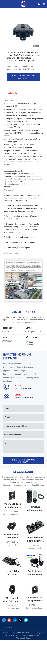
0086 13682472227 (31, 343)
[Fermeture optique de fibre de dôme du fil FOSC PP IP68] (35, 496)
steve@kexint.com (23, 398)
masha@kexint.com (33, 332)
